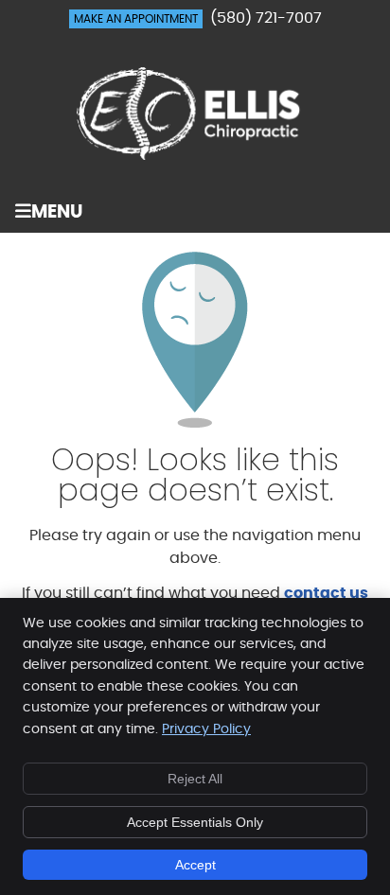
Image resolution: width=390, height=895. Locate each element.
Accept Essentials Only (195, 822)
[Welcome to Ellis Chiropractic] (195, 155)
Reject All (195, 778)
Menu (56, 212)
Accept (195, 864)
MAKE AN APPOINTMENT (136, 19)
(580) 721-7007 (266, 18)
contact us (326, 593)
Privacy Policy (206, 729)
